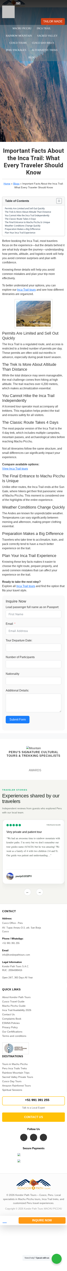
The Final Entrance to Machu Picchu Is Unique (27, 222)
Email (9, 623)
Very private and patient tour (24, 831)
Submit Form (17, 719)
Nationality (12, 673)
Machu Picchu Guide (14, 1005)
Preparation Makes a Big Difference (22, 229)
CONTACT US (33, 1117)
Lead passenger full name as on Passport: (32, 607)
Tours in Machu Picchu (15, 1064)
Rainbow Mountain (19, 35)
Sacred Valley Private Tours (17, 1077)
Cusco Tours (18, 43)
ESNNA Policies (11, 1023)
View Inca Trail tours (15, 468)
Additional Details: (17, 690)
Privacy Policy (10, 1027)
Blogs (16, 183)
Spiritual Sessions (12, 1089)
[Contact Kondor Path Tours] (7, 1220)
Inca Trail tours (26, 289)
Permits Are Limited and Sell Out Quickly (25, 208)
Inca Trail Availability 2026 (16, 1010)
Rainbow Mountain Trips (15, 1072)
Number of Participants (20, 657)
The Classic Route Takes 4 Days (20, 218)
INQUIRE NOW (42, 1220)
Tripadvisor (53, 825)
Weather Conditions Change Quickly (22, 225)
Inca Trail (44, 28)
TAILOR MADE (53, 21)
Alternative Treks (45, 50)
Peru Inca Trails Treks (14, 1068)
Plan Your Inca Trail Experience (20, 232)
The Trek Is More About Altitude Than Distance (28, 211)
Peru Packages (16, 50)
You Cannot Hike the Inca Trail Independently (27, 215)
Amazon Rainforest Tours (16, 1085)
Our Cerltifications (12, 1031)
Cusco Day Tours (11, 1081)
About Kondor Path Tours (16, 997)
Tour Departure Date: (19, 640)
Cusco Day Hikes (43, 43)
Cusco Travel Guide (13, 1001)
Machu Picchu (22, 28)
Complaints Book (11, 1018)
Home (7, 183)
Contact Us (8, 1014)
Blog (31, 57)
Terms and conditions (14, 1035)
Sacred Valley (47, 35)
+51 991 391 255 (37, 1100)
